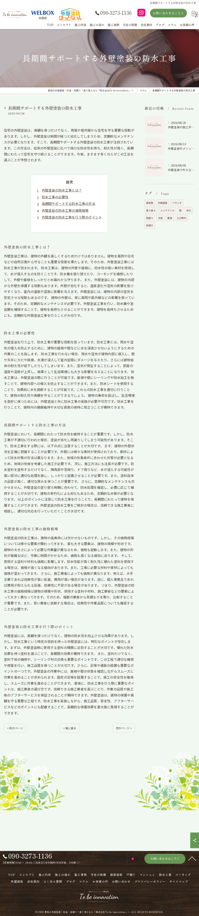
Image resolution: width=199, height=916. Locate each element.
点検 (160, 218)
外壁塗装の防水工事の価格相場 (65, 210)
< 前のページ (15, 728)
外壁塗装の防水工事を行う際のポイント (72, 217)
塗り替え (151, 210)
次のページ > (124, 728)
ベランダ (177, 202)
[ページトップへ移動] (192, 858)
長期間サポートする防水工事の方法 (68, 203)
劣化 (188, 210)
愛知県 (149, 202)
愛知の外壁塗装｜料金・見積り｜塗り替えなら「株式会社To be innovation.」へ (87, 911)
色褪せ (149, 225)
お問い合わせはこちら (168, 13)
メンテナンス (167, 210)
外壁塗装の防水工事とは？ (62, 190)
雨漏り (149, 218)
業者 (169, 218)
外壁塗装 (163, 202)
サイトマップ (178, 881)
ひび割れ (181, 218)
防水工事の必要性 (55, 196)
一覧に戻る (69, 728)
